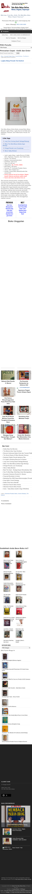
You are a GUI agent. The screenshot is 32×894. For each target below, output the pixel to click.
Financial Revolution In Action (11, 476)
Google (13, 892)
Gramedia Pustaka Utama (9, 56)
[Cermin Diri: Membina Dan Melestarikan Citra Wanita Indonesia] (24, 429)
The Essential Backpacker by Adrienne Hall (23, 383)
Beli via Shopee (22, 38)
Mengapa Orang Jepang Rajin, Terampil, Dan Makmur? (8, 437)
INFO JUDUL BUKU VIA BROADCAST (20, 35)
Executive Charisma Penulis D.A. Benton (14, 474)
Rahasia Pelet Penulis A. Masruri (8, 382)
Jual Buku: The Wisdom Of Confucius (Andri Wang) (14, 732)
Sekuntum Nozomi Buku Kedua (12, 484)
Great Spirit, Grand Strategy (11, 480)
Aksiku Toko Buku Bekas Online (19, 885)
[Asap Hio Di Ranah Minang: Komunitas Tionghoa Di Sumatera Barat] (8, 410)
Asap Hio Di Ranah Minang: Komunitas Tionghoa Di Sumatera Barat (8, 419)
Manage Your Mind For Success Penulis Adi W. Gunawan (16, 679)
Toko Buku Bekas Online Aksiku (23, 879)
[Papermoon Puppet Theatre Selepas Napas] (24, 388)
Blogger (8, 892)
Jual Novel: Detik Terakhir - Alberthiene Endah (13, 688)
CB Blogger (22, 889)
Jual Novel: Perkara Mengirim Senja (11, 724)
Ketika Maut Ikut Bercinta (10, 449)
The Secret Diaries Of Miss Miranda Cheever (16, 455)
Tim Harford (25, 56)
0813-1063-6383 (21, 24)
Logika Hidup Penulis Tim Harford (12, 61)
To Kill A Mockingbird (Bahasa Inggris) (11, 660)
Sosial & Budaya (19, 56)
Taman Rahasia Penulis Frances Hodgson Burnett (14, 741)
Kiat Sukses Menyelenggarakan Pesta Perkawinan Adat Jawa (8, 400)
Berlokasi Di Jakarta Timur (26, 890)
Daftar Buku (5, 35)
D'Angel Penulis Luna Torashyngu (14, 148)
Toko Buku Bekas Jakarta (9, 890)
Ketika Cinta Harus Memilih (10, 482)
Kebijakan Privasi (16, 41)
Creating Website (15, 889)
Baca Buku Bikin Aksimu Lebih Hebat (23, 892)
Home (2, 56)
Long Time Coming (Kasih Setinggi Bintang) (17, 141)
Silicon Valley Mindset (11, 151)
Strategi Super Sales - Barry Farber (11, 696)
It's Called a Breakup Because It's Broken (14, 459)
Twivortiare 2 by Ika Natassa (9, 706)
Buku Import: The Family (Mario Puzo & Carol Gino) (14, 715)
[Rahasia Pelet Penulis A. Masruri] (8, 375)
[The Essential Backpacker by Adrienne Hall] (24, 375)
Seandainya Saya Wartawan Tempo (24, 417)
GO (18, 53)
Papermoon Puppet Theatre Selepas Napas (24, 391)
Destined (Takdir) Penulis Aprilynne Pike (14, 457)
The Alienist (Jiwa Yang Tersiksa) (12, 451)
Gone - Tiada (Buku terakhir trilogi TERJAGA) (16, 488)
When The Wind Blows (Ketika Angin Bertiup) (16, 463)
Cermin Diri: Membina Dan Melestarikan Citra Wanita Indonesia (24, 437)
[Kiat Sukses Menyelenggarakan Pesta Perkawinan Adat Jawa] (8, 392)
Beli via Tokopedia (11, 38)
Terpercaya (17, 890)
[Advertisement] (16, 80)
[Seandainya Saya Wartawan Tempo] (24, 410)
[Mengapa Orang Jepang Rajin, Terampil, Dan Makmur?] (8, 429)
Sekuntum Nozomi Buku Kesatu (12, 486)
